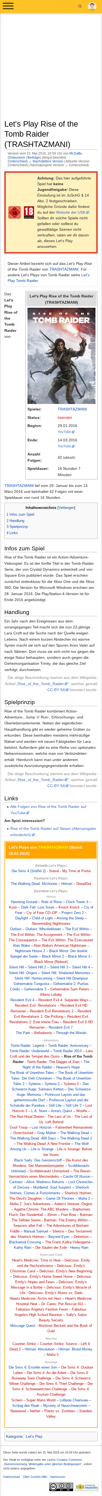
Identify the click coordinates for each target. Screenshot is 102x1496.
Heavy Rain (79, 1248)
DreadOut (83, 884)
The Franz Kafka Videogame (67, 1242)
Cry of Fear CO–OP (41, 913)
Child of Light (42, 918)
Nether (35, 1411)
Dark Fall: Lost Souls (37, 907)
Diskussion (17, 157)
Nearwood (18, 1411)
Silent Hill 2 (37, 967)
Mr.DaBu (75, 153)
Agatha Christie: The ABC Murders (41, 1209)
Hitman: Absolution (39, 1349)
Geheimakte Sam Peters (69, 989)
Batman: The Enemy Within (66, 1220)
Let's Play (34, 1436)
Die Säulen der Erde (51, 1248)
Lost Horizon (41, 1127)
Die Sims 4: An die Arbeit (46, 1373)
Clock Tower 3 (77, 902)
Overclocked (23, 1133)
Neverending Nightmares (51, 924)
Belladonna (43, 1033)
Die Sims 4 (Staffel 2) (29, 871)
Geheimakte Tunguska (31, 984)
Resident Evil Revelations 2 (51, 1011)
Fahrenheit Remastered (73, 1127)
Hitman (66, 884)
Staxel (54, 871)
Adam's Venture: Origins (73, 1204)
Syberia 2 (52, 1084)
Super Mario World (40, 1400)
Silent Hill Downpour (72, 978)
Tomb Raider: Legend (27, 1046)
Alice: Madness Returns (45, 1182)
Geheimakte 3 (35, 989)
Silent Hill (16, 967)
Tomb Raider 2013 (67, 1051)
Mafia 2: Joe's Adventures (30, 1204)
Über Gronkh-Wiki (35, 1476)
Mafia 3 (52, 1355)
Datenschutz (11, 1476)
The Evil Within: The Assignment (36, 935)
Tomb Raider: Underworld (29, 1051)
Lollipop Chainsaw (74, 1400)
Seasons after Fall (27, 1226)
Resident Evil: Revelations (35, 1005)
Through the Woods (71, 1033)
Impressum (57, 1476)
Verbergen (66, 508)
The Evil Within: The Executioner (67, 940)
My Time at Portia (76, 871)
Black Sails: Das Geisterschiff (38, 1160)
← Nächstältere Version (46, 161)
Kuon (13, 907)
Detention (81, 1237)
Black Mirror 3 (79, 956)
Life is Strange (42, 1149)
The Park (23, 1033)
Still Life (55, 1105)
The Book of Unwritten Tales (31, 1073)
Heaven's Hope (68, 1067)
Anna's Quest (61, 1111)
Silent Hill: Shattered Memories (65, 973)
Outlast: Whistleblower (43, 929)
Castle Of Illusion (76, 1177)
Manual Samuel (36, 1231)
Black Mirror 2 (53, 956)
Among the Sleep (70, 918)
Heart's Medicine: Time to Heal (36, 1260)
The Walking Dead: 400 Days (33, 1138)
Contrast (16, 1182)
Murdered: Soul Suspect (52, 1187)
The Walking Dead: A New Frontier (43, 1144)
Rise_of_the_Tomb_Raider (41, 684)
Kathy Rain (22, 1248)
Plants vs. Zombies (59, 1411)
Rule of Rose (51, 902)
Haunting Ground (24, 902)
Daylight (21, 918)
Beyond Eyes (59, 1237)
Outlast (15, 929)
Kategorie (14, 1436)
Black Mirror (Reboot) (51, 962)
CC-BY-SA (56, 690)
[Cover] (61, 355)
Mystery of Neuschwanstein (65, 1406)
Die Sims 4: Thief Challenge (61, 1384)
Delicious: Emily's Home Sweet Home (43, 1277)
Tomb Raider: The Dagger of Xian (53, 1062)
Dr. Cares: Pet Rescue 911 (62, 1304)
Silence (58, 1231)
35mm (52, 1215)
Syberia (35, 1084)
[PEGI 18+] (29, 212)
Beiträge (33, 157)
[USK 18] (14, 212)
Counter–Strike (24, 1344)
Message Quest (22, 1326)
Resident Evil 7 (61, 1027)
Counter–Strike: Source (58, 1344)
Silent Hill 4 (81, 967)
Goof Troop (18, 1127)
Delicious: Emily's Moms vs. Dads (56, 1293)
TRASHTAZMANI (64, 269)
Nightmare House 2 (30, 951)
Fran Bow (68, 1215)
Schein (16, 1400)
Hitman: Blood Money (75, 1349)
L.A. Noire (39, 1111)
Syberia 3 (71, 1084)
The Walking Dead (74, 1133)
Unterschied (18, 161)
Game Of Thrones (60, 1198)
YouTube (64, 432)
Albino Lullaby (51, 995)
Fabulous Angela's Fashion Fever (42, 1309)
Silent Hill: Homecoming (33, 978)
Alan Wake (21, 946)
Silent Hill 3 (59, 967)
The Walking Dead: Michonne (34, 884)
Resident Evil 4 (22, 1000)
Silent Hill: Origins (23, 973)
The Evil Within (77, 929)
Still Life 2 (73, 1105)
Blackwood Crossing (25, 1242)
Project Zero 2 (72, 913)
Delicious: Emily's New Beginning (65, 1271)
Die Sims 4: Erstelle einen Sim (33, 1367)
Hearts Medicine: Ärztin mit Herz (35, 1299)
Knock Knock (69, 907)
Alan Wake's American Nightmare (60, 946)
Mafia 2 (84, 1198)
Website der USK (70, 212)
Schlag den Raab (25, 1406)
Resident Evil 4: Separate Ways (63, 1000)
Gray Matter (46, 1133)
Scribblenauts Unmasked (49, 1171)
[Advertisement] (51, 68)
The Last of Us (59, 1117)
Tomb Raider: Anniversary (68, 1046)
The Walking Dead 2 (76, 1138)
